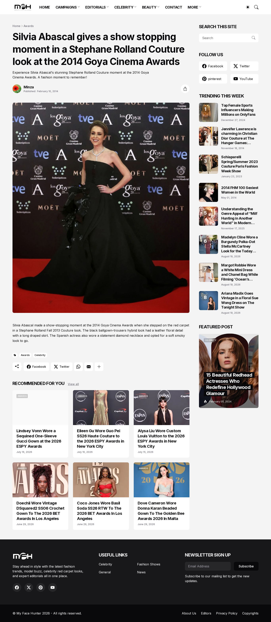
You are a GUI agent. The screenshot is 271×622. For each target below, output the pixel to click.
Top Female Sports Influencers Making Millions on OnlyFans (238, 110)
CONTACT (173, 7)
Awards (29, 26)
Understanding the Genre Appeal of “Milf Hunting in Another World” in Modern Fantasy (239, 216)
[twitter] (28, 587)
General (105, 572)
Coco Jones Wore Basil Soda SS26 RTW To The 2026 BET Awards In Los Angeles (99, 511)
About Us (189, 613)
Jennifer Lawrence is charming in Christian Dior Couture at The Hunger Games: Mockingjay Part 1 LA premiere (239, 136)
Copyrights (250, 613)
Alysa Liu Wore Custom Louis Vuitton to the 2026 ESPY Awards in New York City (161, 438)
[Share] (185, 88)
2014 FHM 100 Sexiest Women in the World (239, 190)
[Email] (88, 366)
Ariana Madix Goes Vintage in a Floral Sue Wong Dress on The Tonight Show (239, 300)
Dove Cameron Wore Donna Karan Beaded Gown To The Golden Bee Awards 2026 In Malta (161, 511)
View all (73, 384)
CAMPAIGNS (66, 7)
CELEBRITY (123, 7)
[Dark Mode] (246, 7)
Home (16, 26)
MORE (193, 7)
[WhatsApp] (78, 366)
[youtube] (52, 587)
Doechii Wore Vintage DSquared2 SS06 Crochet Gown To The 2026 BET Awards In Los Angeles (40, 511)
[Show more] (99, 366)
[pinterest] (40, 587)
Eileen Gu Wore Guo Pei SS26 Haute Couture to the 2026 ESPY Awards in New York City (100, 438)
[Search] (255, 7)
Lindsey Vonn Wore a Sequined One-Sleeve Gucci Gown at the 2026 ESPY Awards (38, 438)
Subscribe (246, 566)
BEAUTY (149, 7)
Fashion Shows (148, 564)
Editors (206, 613)
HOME (44, 7)
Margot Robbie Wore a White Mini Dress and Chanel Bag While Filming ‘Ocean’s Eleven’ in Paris (239, 272)
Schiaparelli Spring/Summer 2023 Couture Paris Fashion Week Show (239, 164)
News (141, 572)
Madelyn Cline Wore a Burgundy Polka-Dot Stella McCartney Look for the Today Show (239, 244)
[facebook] (16, 587)
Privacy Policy (226, 613)
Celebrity (40, 355)
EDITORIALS (95, 7)
